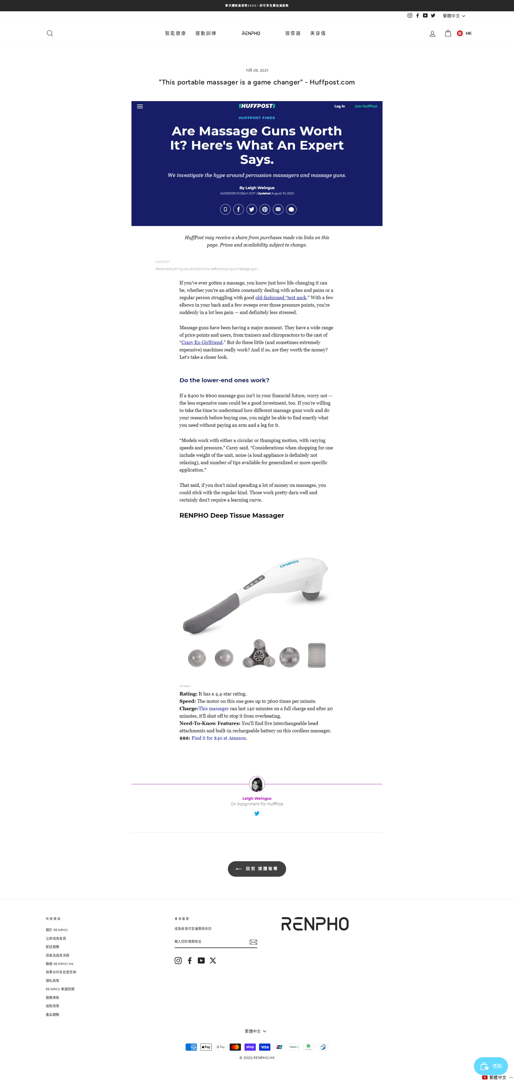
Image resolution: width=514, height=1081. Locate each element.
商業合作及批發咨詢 (61, 972)
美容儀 (318, 33)
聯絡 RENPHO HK (59, 964)
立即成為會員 (56, 939)
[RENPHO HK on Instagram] (178, 960)
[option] (257, 5)
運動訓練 (206, 33)
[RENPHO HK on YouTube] (201, 960)
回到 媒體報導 (261, 868)
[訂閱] (253, 942)
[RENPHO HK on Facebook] (189, 960)
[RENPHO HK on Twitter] (213, 960)
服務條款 (52, 998)
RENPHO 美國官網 (60, 989)
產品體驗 (52, 1015)
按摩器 (293, 33)
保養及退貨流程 (57, 956)
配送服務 (52, 947)
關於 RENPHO (57, 930)
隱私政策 (52, 981)
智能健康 (176, 33)
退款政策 (52, 1006)
